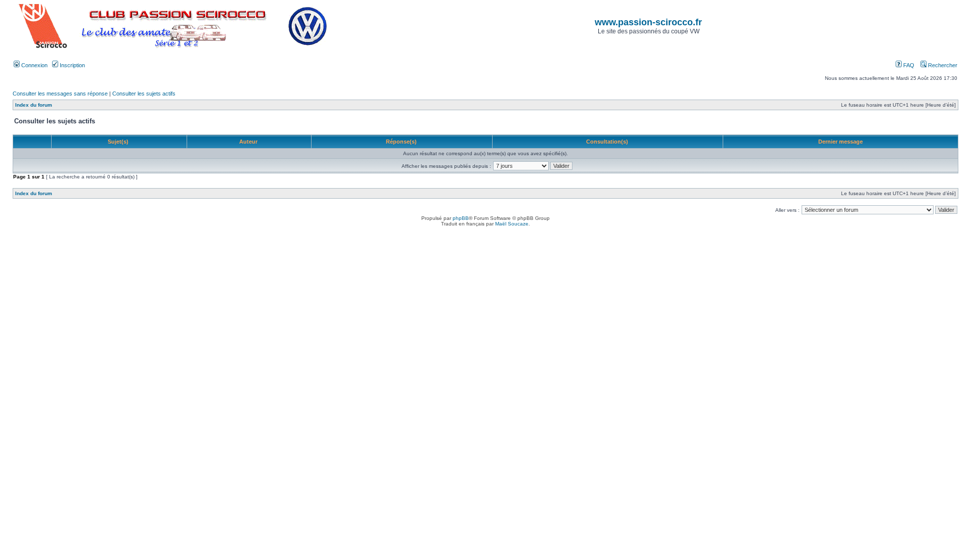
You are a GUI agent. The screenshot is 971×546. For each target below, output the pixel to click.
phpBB (461, 218)
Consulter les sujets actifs (143, 93)
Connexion (34, 65)
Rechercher (941, 65)
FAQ (908, 65)
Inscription (71, 65)
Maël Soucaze (511, 223)
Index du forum (33, 105)
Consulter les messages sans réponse (60, 93)
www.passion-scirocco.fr (648, 22)
